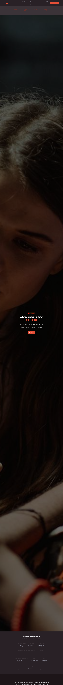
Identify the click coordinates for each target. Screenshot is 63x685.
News (33, 2)
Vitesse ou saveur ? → (55, 2)
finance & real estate (23, 3)
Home (7, 2)
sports (39, 2)
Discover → (31, 332)
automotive (11, 2)
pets (36, 2)
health (27, 2)
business (15, 2)
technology (43, 2)
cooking (19, 2)
